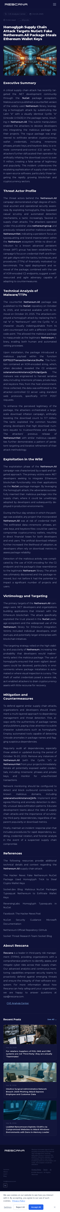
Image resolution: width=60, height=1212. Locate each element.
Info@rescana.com (9, 1181)
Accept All (36, 1207)
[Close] (55, 1207)
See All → (52, 1019)
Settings (7, 1207)
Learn (5, 1174)
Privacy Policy (36, 1169)
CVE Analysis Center (17, 14)
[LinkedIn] (5, 1185)
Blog (5, 1176)
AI (50, 1169)
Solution (6, 1169)
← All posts (24, 20)
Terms (45, 1169)
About (5, 1172)
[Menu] (54, 4)
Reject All (20, 1207)
